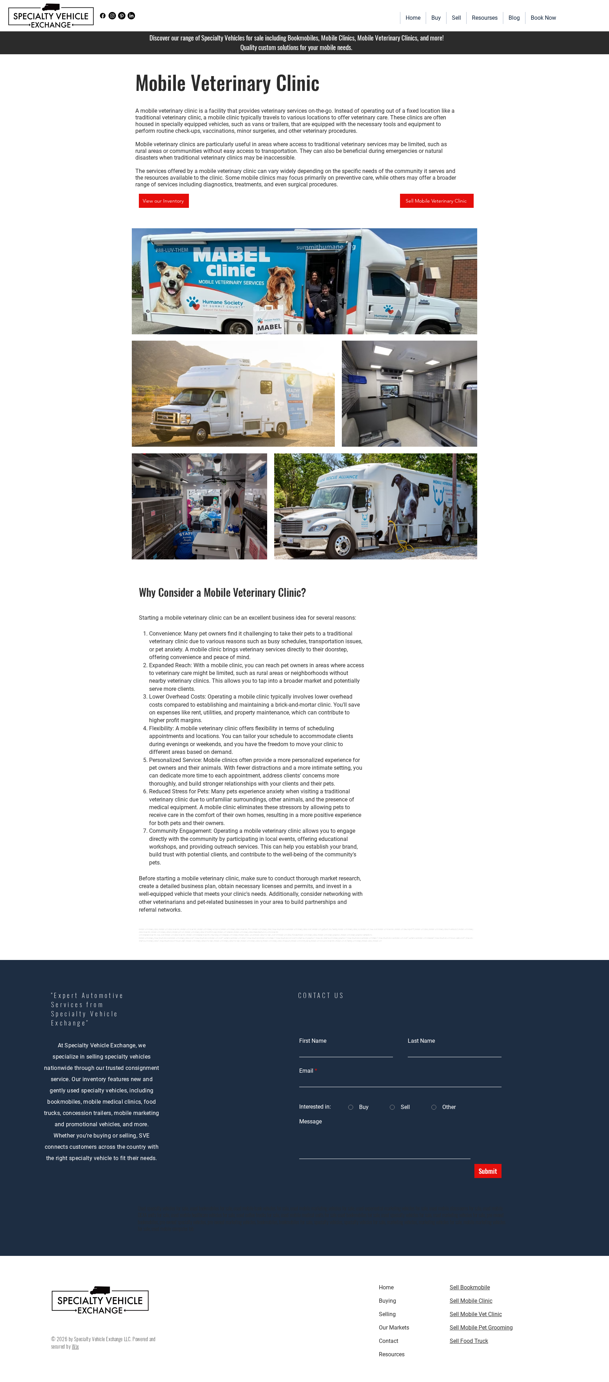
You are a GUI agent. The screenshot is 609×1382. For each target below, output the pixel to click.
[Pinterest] (121, 15)
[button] (484, 18)
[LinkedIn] (131, 15)
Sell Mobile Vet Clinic (476, 1314)
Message (310, 1121)
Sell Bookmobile (470, 1287)
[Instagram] (112, 15)
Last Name (421, 1041)
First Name (312, 1041)
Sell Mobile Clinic (471, 1300)
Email (306, 1071)
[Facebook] (102, 15)
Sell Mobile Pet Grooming (481, 1327)
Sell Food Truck (469, 1341)
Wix (75, 1346)
